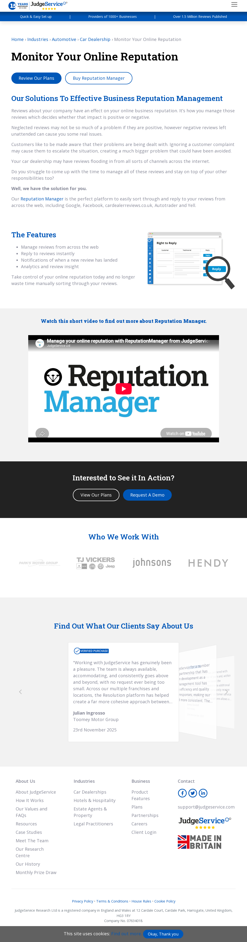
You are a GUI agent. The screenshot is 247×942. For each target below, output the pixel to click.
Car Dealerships (90, 792)
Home (17, 39)
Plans (137, 807)
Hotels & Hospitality (95, 800)
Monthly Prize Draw (36, 872)
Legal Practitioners (93, 824)
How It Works (30, 800)
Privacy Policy (82, 901)
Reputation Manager (42, 199)
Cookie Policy (164, 901)
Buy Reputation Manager (99, 78)
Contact (186, 781)
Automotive (64, 39)
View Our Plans (96, 495)
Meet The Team (32, 840)
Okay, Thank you (163, 934)
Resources (26, 824)
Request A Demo (147, 495)
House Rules (141, 901)
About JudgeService (36, 792)
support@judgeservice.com (206, 807)
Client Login (143, 832)
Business (140, 781)
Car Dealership (95, 39)
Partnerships (144, 815)
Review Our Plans (36, 78)
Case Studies (29, 832)
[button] (20, 692)
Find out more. (126, 933)
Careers (139, 824)
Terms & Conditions (112, 901)
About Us (25, 781)
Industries (37, 39)
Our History (28, 864)
